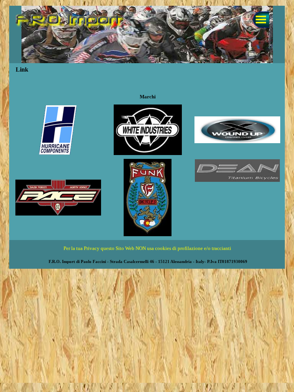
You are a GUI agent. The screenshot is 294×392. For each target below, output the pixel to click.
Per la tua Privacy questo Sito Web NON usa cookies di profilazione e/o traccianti (147, 248)
